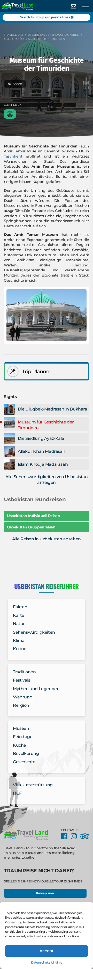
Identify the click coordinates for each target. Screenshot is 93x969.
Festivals (21, 680)
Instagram (75, 836)
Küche (19, 745)
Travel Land (13, 35)
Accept (46, 950)
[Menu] (85, 6)
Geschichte (24, 761)
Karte (18, 615)
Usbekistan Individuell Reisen (33, 515)
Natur (19, 623)
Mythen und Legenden (36, 688)
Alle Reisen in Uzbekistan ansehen (46, 538)
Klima (19, 640)
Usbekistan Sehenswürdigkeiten (53, 35)
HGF (17, 793)
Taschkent (13, 156)
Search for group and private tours (45, 17)
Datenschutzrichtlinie (46, 962)
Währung (22, 697)
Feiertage (22, 736)
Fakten (20, 606)
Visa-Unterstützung (33, 784)
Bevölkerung (26, 753)
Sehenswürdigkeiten (34, 632)
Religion (21, 705)
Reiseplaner (45, 893)
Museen (21, 728)
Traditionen (24, 671)
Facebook (65, 836)
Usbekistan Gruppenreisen (31, 527)
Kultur (19, 648)
